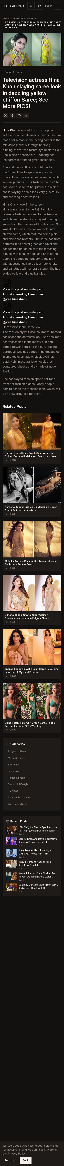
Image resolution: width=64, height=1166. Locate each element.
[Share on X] (5, 115)
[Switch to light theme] (31, 6)
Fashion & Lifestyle (25, 18)
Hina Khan (10, 130)
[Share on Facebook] (12, 115)
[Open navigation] (57, 6)
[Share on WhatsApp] (19, 115)
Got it (25, 1160)
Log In (48, 5)
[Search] (39, 6)
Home (6, 18)
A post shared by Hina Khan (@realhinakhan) (23, 296)
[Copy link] (26, 115)
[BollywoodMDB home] (13, 6)
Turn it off (10, 1160)
